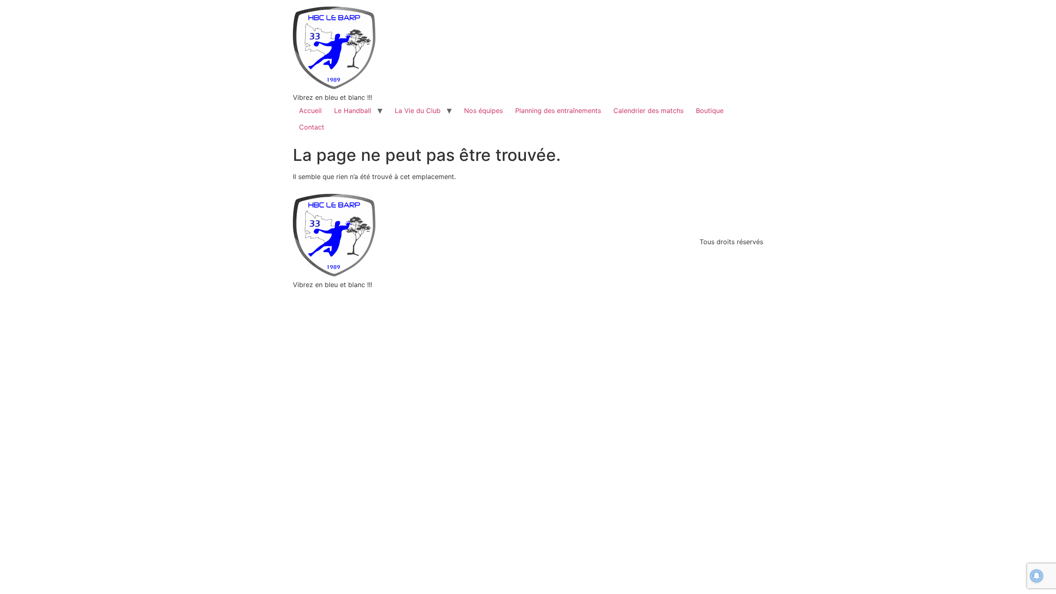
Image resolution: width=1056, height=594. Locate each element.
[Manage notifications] (1036, 575)
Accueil (310, 110)
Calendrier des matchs (648, 110)
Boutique (710, 110)
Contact (311, 127)
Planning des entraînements (558, 110)
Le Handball (352, 110)
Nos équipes (483, 110)
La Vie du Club (418, 110)
